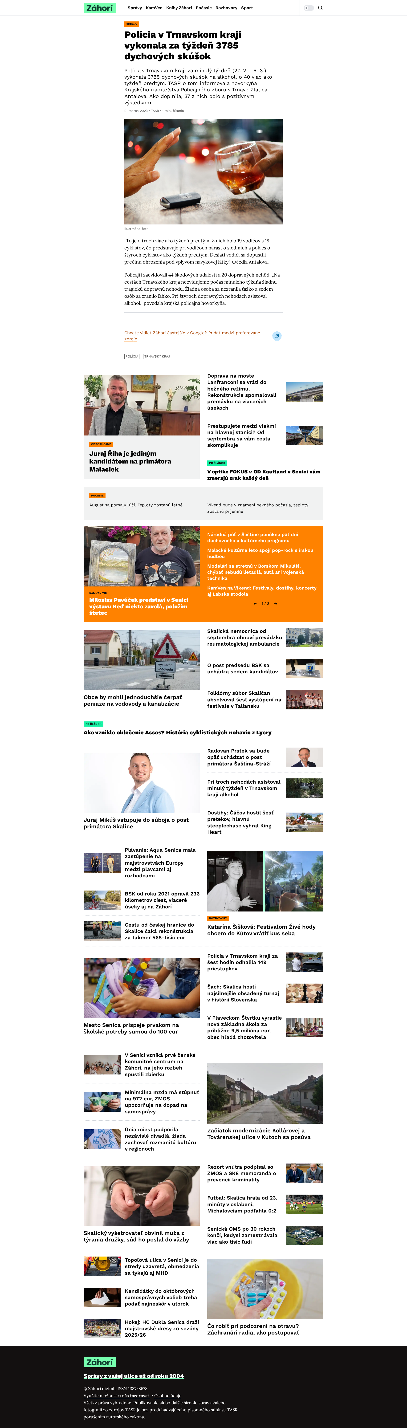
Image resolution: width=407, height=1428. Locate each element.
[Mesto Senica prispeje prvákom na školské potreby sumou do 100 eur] (142, 988)
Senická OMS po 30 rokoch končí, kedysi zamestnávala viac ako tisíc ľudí (242, 1235)
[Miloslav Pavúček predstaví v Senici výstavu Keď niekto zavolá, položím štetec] (142, 556)
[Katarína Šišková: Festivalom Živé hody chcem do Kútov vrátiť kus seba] (265, 881)
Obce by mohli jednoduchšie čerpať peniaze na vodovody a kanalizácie (133, 700)
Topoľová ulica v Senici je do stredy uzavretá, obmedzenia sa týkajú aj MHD (162, 1266)
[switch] (309, 8)
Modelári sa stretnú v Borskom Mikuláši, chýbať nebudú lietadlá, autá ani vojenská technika (255, 572)
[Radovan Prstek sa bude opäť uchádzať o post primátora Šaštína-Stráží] (304, 757)
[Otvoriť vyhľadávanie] (320, 8)
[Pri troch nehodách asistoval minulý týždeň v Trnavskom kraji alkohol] (304, 788)
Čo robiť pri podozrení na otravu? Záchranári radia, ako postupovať (253, 1329)
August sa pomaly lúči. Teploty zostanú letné (136, 504)
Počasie (204, 7)
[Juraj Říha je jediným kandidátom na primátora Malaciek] (142, 405)
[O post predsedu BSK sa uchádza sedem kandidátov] (304, 668)
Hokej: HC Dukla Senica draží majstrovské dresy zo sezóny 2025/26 (162, 1328)
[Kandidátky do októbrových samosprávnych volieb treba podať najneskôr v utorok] (102, 1297)
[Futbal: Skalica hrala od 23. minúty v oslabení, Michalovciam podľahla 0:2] (304, 1204)
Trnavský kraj (157, 356)
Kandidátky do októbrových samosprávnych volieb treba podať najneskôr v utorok (161, 1297)
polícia (132, 356)
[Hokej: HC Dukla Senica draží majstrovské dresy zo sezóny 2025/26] (102, 1328)
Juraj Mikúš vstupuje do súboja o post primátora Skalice (136, 823)
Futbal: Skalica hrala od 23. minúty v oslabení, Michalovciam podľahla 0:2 (242, 1204)
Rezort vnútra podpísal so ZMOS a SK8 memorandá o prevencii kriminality (241, 1173)
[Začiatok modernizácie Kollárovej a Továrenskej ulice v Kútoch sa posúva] (265, 1093)
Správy (135, 7)
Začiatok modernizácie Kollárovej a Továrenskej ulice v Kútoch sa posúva (259, 1133)
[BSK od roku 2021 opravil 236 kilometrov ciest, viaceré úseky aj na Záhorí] (102, 900)
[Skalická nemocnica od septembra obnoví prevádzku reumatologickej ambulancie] (304, 637)
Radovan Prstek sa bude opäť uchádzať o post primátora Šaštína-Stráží (239, 757)
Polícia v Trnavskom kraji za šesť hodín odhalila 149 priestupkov (242, 962)
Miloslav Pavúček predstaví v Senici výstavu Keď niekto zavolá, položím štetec (138, 606)
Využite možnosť (117, 1395)
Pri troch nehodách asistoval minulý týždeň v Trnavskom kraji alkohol (244, 788)
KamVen (154, 7)
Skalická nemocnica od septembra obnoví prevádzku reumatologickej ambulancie (244, 637)
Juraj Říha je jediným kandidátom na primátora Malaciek (130, 461)
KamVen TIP (98, 593)
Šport (247, 7)
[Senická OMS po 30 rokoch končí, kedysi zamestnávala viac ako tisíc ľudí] (304, 1235)
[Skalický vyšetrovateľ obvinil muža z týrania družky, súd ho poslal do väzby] (142, 1196)
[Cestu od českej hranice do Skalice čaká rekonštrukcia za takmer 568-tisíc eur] (102, 931)
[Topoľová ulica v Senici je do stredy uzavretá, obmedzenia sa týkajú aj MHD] (102, 1266)
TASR (155, 111)
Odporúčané (101, 444)
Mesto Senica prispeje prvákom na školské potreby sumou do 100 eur (131, 1028)
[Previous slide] (255, 603)
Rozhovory (226, 7)
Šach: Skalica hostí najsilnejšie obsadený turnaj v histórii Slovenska (243, 993)
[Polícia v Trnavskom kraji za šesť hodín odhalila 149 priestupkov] (304, 962)
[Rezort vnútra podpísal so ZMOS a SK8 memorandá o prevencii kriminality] (304, 1173)
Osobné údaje (167, 1395)
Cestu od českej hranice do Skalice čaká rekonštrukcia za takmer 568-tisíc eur (159, 931)
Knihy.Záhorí (179, 7)
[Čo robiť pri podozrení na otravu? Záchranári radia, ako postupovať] (265, 1289)
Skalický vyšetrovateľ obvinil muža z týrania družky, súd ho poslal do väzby (136, 1236)
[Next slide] (276, 603)
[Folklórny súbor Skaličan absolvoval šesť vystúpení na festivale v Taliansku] (304, 699)
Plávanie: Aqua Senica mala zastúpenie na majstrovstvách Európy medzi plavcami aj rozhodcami (160, 863)
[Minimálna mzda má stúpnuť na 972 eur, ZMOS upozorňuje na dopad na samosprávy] (102, 1102)
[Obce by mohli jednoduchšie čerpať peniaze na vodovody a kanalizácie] (142, 660)
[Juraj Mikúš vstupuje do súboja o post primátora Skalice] (142, 783)
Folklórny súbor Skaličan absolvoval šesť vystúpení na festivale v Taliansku (244, 699)
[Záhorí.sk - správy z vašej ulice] (100, 8)
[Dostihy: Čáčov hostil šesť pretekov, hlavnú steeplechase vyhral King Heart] (304, 822)
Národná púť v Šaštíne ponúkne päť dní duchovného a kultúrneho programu (252, 537)
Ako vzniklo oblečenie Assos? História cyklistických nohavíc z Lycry (178, 732)
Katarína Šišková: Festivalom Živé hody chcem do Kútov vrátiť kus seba (261, 930)
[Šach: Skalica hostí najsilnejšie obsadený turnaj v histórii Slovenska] (304, 993)
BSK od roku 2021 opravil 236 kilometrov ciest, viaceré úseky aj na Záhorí (162, 900)
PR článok (217, 463)
